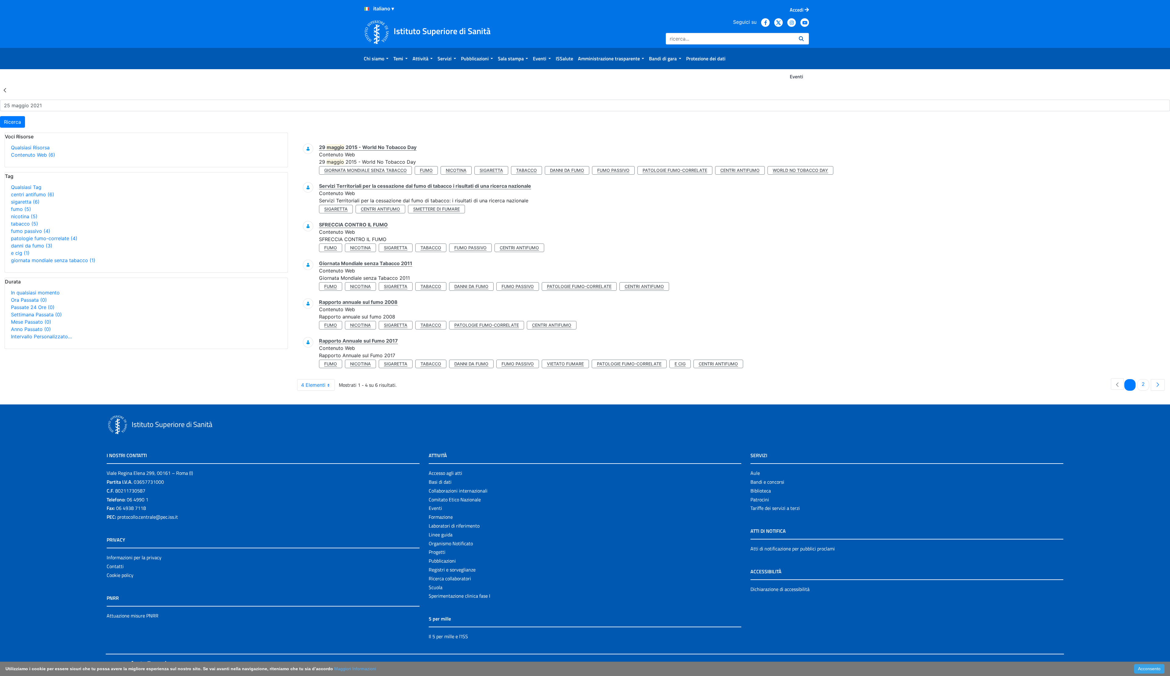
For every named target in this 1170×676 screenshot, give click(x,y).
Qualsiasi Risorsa (30, 147)
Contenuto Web (33, 155)
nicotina (24, 216)
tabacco (24, 224)
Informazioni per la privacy (134, 557)
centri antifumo (32, 194)
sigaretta (25, 202)
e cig (20, 253)
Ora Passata (29, 300)
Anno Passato (31, 329)
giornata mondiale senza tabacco (53, 260)
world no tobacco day (800, 170)
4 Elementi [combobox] (313, 385)
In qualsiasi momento (35, 293)
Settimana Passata (36, 314)
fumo (21, 209)
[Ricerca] (801, 39)
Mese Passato (31, 322)
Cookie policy (120, 575)
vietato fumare (565, 363)
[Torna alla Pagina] (5, 90)
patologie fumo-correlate (44, 238)
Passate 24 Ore (33, 307)
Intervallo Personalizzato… (41, 336)
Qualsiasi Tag (26, 187)
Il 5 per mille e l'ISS (448, 636)
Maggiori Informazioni (355, 668)
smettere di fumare (436, 209)
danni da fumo (31, 246)
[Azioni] (367, 9)
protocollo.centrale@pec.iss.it (147, 517)
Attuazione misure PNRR (132, 615)
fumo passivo (30, 231)
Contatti (115, 566)
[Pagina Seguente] (1158, 385)
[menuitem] (376, 58)
